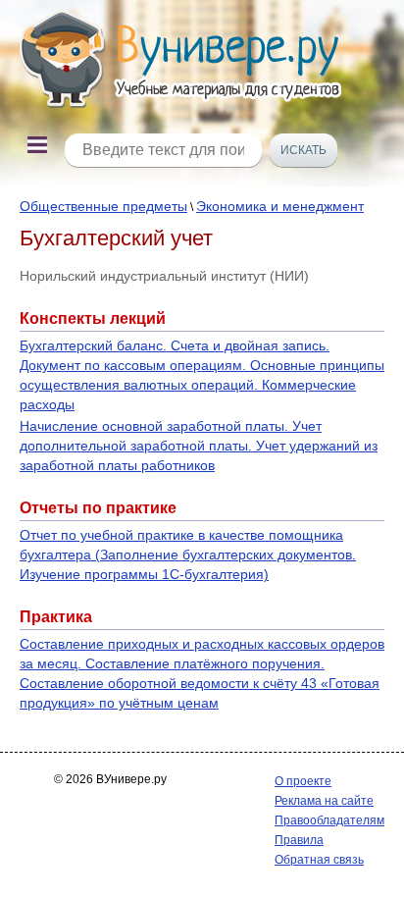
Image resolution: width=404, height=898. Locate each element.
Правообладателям (329, 820)
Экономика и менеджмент (280, 206)
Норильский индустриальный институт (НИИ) (164, 276)
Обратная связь (319, 860)
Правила (299, 840)
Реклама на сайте (324, 801)
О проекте (303, 781)
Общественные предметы (103, 206)
